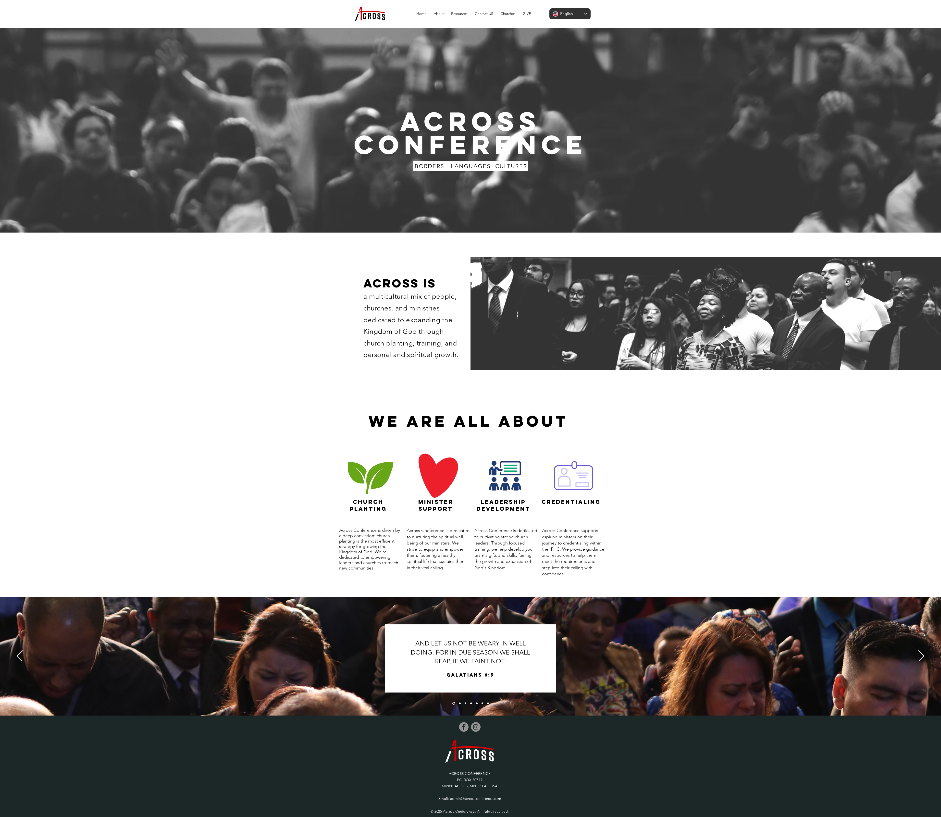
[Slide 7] (488, 703)
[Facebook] (464, 727)
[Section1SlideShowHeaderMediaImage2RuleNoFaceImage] (459, 703)
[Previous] (20, 656)
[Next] (921, 656)
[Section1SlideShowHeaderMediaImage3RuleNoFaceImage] (465, 703)
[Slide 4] (471, 703)
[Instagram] (476, 727)
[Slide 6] (482, 703)
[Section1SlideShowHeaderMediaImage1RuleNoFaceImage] (453, 703)
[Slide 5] (477, 703)
